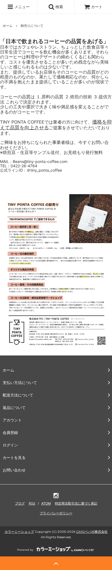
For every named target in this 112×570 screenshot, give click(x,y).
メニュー (21, 6)
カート (96, 6)
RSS (32, 503)
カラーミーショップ (19, 532)
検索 (58, 6)
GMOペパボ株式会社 (92, 532)
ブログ (20, 503)
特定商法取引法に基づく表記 (76, 503)
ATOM (46, 503)
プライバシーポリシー (56, 513)
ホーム (8, 26)
